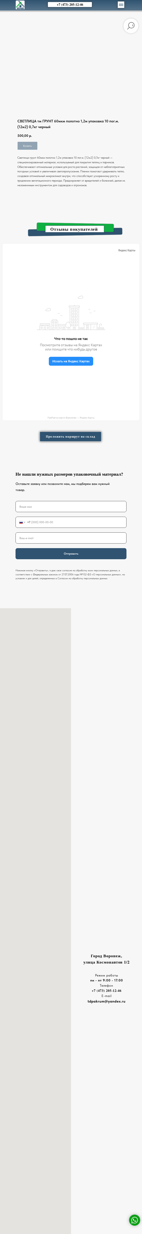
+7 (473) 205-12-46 (106, 990)
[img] (20, 5)
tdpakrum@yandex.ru (107, 1001)
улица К (91, 962)
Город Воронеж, (106, 956)
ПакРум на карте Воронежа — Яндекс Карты (71, 418)
